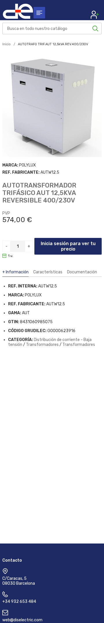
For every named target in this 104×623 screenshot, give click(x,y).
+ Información (15, 272)
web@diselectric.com (22, 620)
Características (47, 272)
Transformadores (42, 344)
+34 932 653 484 (19, 601)
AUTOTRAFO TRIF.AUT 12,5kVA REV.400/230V (53, 44)
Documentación (82, 272)
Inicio (6, 44)
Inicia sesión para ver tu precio (68, 246)
